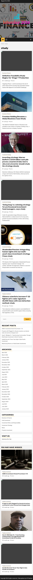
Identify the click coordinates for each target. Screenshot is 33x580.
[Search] (31, 39)
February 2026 (5, 357)
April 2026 (4, 352)
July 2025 (4, 374)
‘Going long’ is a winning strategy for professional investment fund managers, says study (16, 207)
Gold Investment (6, 420)
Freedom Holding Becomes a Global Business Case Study (14, 118)
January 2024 (5, 409)
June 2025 (4, 377)
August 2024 (5, 401)
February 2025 (5, 387)
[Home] (3, 40)
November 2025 (6, 364)
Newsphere (21, 578)
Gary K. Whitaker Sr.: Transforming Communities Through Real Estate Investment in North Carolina (13, 536)
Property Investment (6, 293)
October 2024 (5, 396)
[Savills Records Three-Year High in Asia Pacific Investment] (16, 554)
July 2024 (4, 404)
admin (13, 80)
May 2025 (4, 379)
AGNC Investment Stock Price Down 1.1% (12, 328)
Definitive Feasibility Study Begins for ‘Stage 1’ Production (15, 77)
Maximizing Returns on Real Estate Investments (14, 343)
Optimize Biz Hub (6, 439)
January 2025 (5, 389)
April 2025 (4, 382)
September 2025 (6, 369)
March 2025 (5, 384)
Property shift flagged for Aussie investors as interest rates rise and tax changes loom (16, 504)
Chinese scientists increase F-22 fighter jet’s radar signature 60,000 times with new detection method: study (16, 300)
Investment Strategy (6, 154)
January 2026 (5, 360)
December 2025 (6, 362)
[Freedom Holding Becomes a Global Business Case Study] (16, 102)
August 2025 (5, 372)
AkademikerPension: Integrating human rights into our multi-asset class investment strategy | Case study (16, 253)
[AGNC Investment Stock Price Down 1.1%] (16, 460)
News (3, 427)
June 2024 (4, 406)
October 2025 (5, 367)
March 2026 (5, 355)
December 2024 (6, 391)
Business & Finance (6, 73)
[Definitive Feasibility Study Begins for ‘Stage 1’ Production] (16, 61)
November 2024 (6, 394)
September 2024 (6, 399)
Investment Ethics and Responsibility (11, 423)
